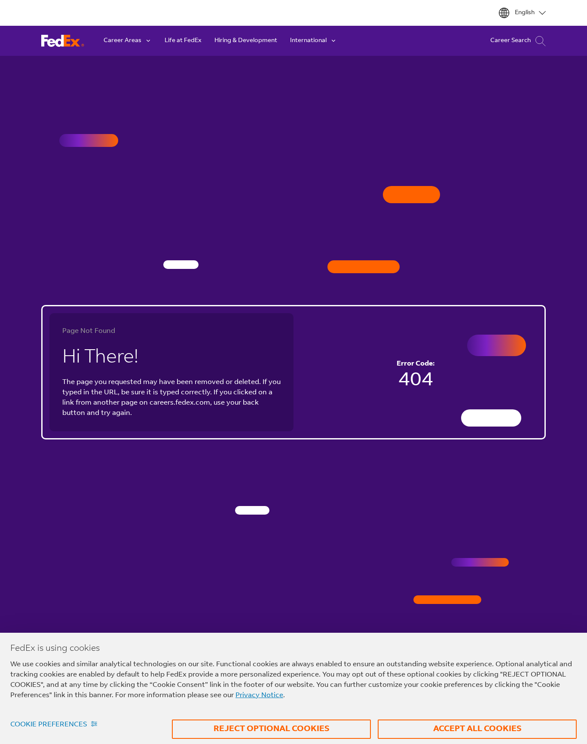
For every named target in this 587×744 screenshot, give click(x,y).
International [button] (308, 41)
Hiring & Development (245, 41)
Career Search (510, 41)
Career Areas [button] (122, 41)
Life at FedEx (183, 41)
